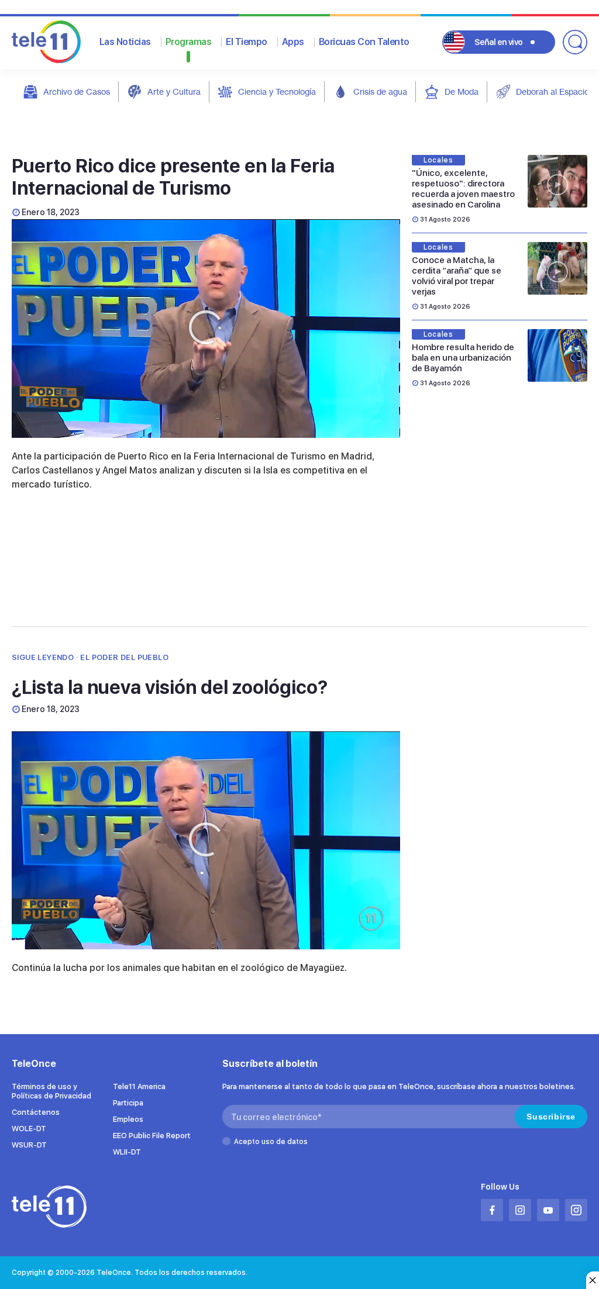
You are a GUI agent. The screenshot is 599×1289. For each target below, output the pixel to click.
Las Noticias (125, 41)
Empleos (128, 1119)
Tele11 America (139, 1086)
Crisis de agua (380, 91)
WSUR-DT (29, 1145)
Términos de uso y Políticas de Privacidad (51, 1091)
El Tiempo (246, 41)
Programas (189, 41)
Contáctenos (36, 1112)
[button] (206, 327)
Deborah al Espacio (552, 91)
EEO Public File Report (152, 1135)
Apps (293, 41)
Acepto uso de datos (271, 1142)
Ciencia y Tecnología (277, 91)
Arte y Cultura (174, 91)
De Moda (461, 91)
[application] (206, 328)
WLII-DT (127, 1152)
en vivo (498, 42)
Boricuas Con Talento (364, 41)
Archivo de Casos (76, 91)
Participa (128, 1102)
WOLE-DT (29, 1128)
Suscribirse (551, 1116)
